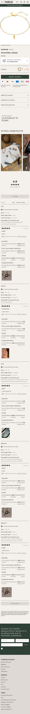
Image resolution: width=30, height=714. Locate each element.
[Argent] (23, 69)
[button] (7, 49)
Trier (13, 202)
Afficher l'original (21, 236)
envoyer (26, 644)
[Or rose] (27, 69)
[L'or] (19, 69)
